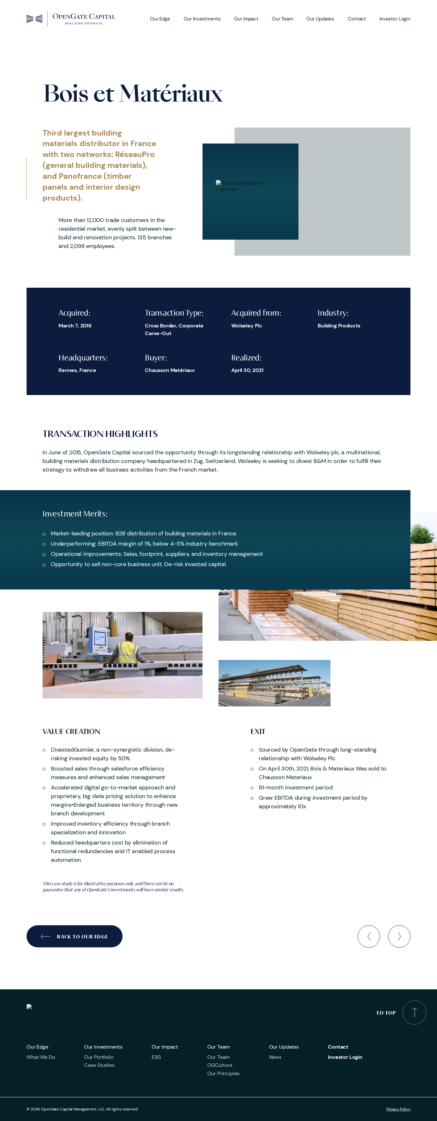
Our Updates (320, 19)
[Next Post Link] (399, 936)
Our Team (282, 19)
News (275, 1057)
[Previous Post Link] (369, 936)
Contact (357, 19)
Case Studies (99, 1065)
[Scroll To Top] (414, 1013)
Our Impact (246, 19)
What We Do (41, 1057)
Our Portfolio (98, 1057)
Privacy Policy (398, 1109)
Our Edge (160, 19)
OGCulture (220, 1065)
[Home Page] (71, 19)
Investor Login (394, 19)
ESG (156, 1057)
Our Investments (202, 19)
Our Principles (223, 1073)
